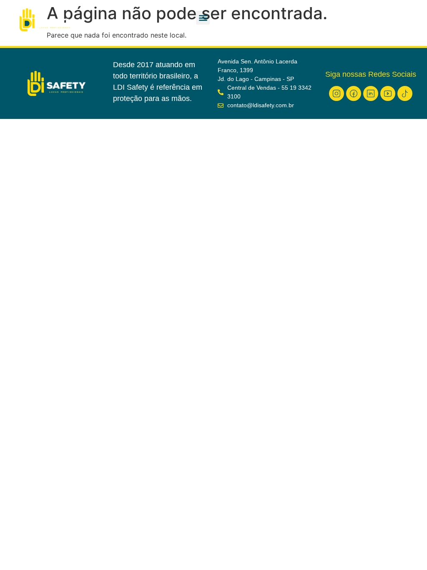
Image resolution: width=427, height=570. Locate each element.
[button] (203, 18)
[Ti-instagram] (336, 93)
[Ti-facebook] (353, 93)
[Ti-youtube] (387, 93)
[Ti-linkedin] (370, 93)
